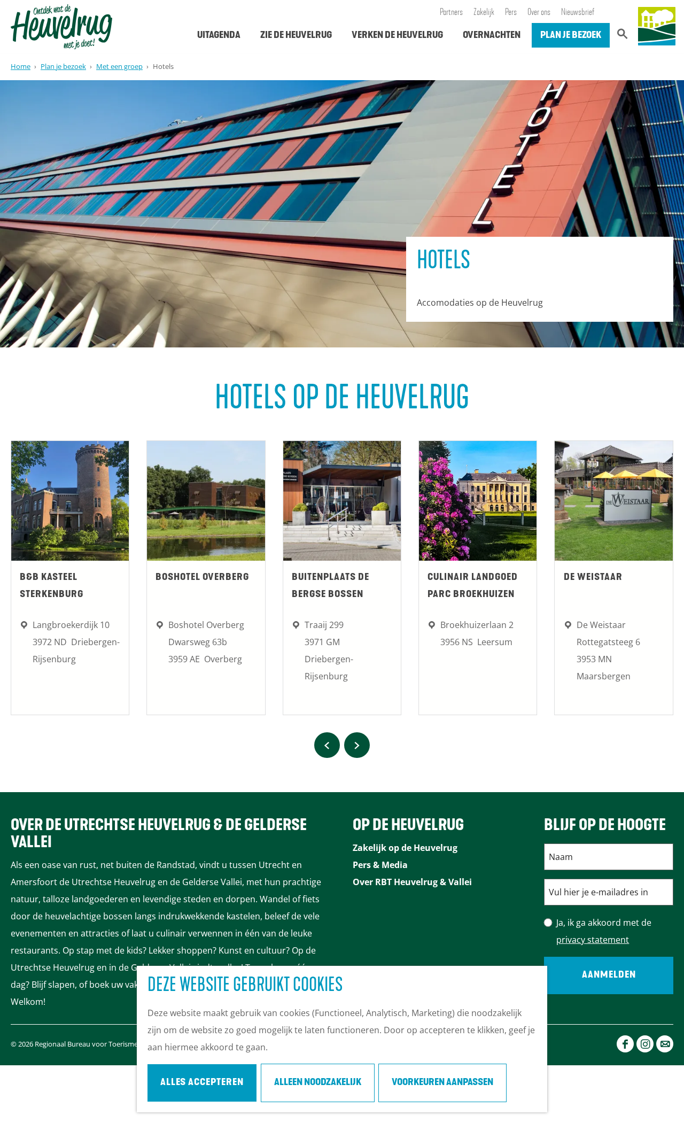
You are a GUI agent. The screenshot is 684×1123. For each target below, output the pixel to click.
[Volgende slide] (357, 745)
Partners (451, 13)
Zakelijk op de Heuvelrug (405, 847)
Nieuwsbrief (578, 13)
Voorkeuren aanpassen (442, 1083)
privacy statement (592, 940)
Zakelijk (483, 13)
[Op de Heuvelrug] (656, 27)
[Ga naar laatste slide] (327, 745)
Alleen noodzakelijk (317, 1083)
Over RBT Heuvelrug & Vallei (412, 882)
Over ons (538, 13)
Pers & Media (380, 865)
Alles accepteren (202, 1083)
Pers (511, 13)
